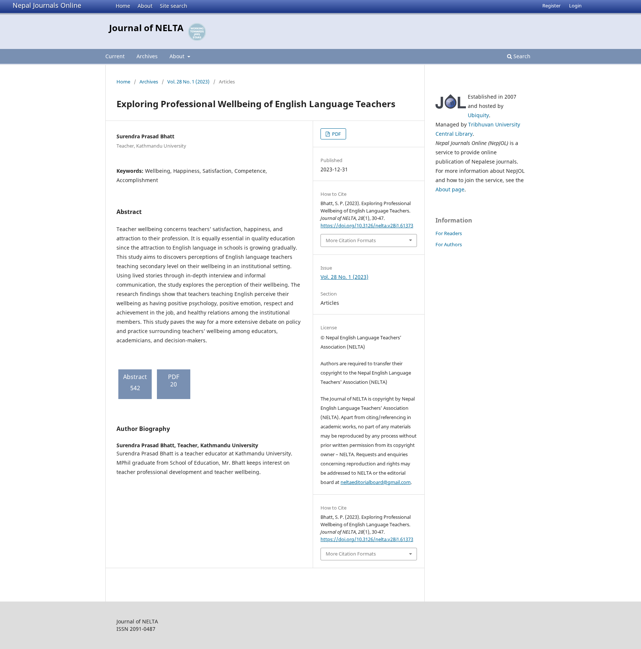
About (145, 5)
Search (521, 56)
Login (575, 5)
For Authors (448, 244)
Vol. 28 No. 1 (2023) (188, 81)
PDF (336, 134)
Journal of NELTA (146, 28)
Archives (147, 56)
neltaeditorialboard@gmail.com (376, 482)
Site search (173, 5)
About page (449, 189)
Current (115, 56)
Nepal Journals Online (47, 5)
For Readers (448, 233)
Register (551, 5)
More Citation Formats (351, 240)
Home (123, 5)
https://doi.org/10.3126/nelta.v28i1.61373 (366, 225)
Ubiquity (478, 115)
